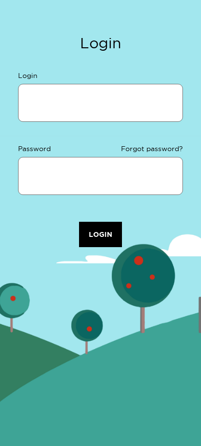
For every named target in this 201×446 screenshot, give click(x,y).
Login (28, 75)
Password (34, 149)
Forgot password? (152, 149)
